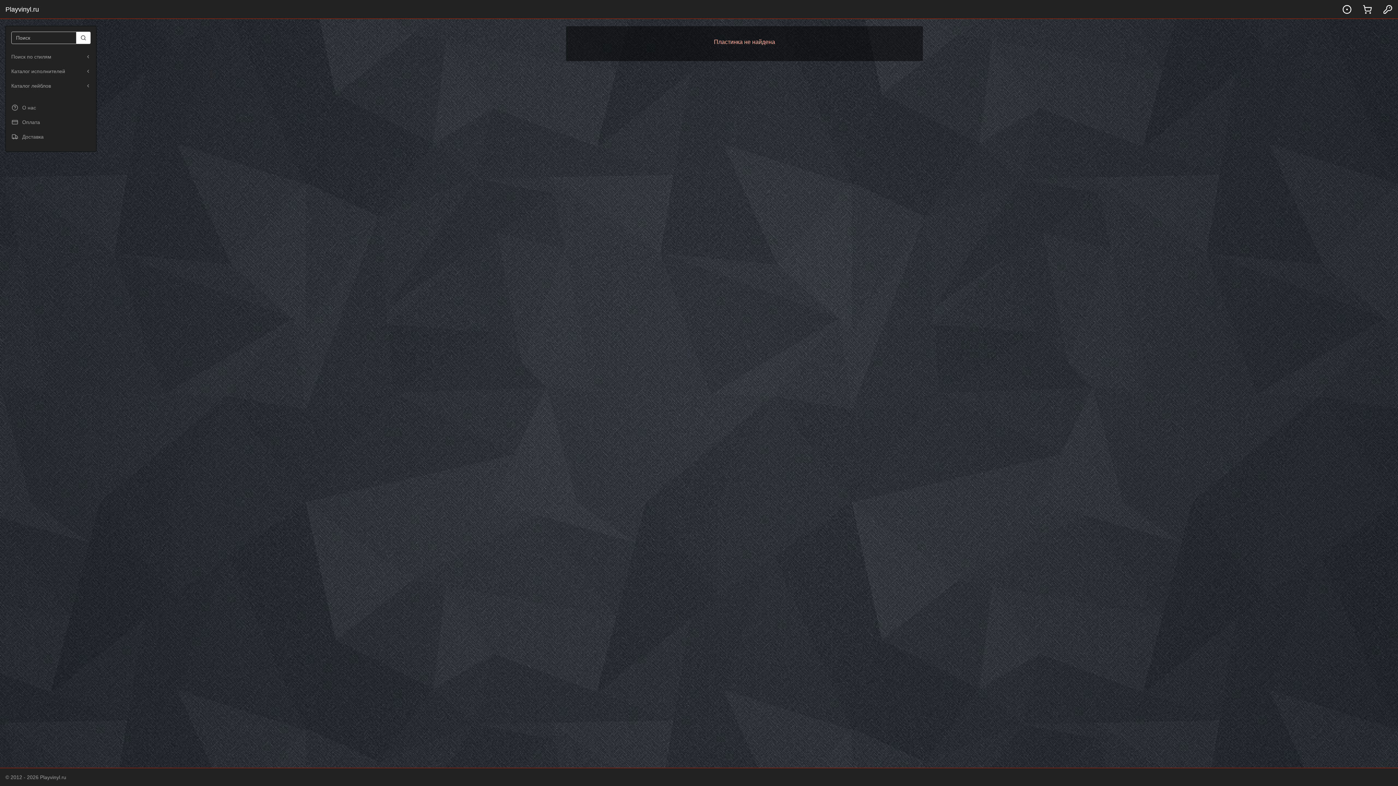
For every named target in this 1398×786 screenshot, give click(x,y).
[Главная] (1347, 9)
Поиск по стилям (31, 57)
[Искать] (83, 38)
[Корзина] (1367, 9)
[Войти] (1388, 9)
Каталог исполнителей (38, 71)
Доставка (33, 137)
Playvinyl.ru (22, 9)
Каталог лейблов (31, 86)
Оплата (31, 122)
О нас (29, 108)
